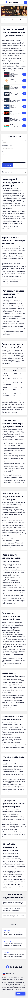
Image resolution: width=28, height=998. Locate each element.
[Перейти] (24, 74)
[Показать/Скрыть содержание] (25, 172)
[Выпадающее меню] (25, 2)
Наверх (19, 993)
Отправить (8, 165)
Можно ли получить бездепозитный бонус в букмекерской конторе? (12, 909)
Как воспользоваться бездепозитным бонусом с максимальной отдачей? (13, 903)
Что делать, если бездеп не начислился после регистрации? (13, 915)
